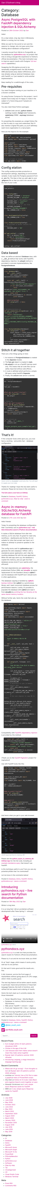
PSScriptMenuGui (11, 1156)
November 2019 (11, 1123)
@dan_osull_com (13, 1025)
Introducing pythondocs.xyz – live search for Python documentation (16, 892)
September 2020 (11, 1114)
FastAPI (19, 496)
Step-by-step (18, 499)
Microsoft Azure (11, 1147)
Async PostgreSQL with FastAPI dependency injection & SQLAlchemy (18, 23)
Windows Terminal (11, 1177)
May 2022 (8, 1109)
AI (6, 1138)
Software (8, 1163)
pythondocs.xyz (20, 54)
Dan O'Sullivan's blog (11, 2)
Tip (6, 1168)
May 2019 (8, 1132)
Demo (18, 879)
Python (25, 496)
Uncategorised (10, 1170)
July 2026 (8, 1098)
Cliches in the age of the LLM (15, 1048)
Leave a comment (20, 881)
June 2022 (9, 1107)
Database (12, 496)
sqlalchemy (26, 568)
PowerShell (9, 1154)
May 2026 (8, 1102)
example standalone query (10, 863)
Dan (27, 30)
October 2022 (10, 1105)
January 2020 (10, 1120)
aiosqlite (27, 570)
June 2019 (9, 1129)
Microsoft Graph (11, 1150)
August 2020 (9, 1116)
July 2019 (8, 1127)
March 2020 (9, 1118)
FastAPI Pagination (21, 758)
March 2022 (9, 1111)
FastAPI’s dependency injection (26, 733)
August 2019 (9, 1125)
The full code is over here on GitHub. (14, 493)
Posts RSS (8, 1183)
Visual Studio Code (12, 1174)
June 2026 (9, 1100)
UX (6, 1172)
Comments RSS (10, 1186)
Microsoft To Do (11, 1152)
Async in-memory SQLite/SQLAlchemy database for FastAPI (16, 510)
